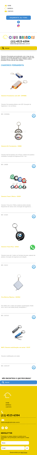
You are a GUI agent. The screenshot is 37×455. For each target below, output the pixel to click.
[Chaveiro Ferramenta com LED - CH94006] (18, 81)
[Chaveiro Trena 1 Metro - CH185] (18, 182)
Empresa (10, 8)
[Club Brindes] (19, 39)
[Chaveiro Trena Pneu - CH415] (18, 232)
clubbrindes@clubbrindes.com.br (20, 43)
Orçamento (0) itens (18, 18)
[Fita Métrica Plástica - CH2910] (18, 282)
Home (9, 5)
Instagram (2, 428)
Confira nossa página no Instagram (18, 25)
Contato (10, 11)
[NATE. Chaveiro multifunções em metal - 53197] (18, 333)
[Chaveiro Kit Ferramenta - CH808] (18, 131)
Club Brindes (7, 395)
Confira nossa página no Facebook (18, 22)
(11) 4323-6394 (20, 41)
